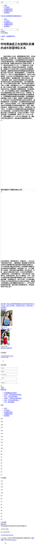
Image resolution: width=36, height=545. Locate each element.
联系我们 (7, 26)
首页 (5, 19)
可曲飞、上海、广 (6, 328)
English (3, 31)
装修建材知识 (8, 22)
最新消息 (3, 309)
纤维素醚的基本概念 (10, 393)
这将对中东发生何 (6, 348)
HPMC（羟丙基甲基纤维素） (13, 394)
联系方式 (3, 524)
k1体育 (3, 36)
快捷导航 (3, 389)
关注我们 (3, 307)
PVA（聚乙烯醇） (9, 402)
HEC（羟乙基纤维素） (11, 396)
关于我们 (7, 21)
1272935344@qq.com (7, 356)
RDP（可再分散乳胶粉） (12, 400)
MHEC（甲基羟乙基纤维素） (13, 398)
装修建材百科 (8, 24)
